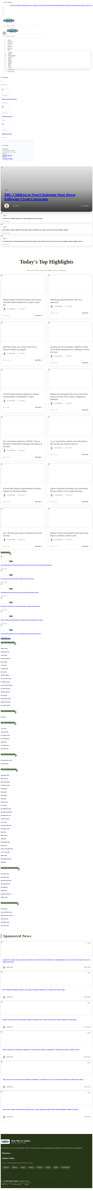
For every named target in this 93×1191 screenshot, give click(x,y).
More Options (11, 71)
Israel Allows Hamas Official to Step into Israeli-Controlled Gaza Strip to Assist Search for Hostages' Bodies (35, 230)
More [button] (9, 50)
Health (9, 54)
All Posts (10, 41)
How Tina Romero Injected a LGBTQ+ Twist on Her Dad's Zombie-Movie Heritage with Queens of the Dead (22, 444)
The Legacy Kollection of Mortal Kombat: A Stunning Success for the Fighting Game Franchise (22, 619)
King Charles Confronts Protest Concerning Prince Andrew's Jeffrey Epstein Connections (20, 606)
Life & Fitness (12, 55)
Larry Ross (16, 206)
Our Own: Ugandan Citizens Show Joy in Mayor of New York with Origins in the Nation (28, 5)
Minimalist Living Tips (7, 133)
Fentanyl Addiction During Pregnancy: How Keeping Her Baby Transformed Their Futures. (21, 633)
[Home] (9, 23)
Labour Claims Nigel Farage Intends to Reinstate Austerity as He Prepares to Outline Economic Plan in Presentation (26, 564)
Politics (10, 62)
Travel (9, 67)
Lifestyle (10, 57)
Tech (9, 65)
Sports (9, 63)
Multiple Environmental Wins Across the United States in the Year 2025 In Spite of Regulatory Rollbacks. (69, 396)
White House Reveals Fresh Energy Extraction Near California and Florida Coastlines (20, 592)
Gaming (10, 52)
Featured (10, 48)
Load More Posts (6, 638)
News (9, 58)
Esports (10, 45)
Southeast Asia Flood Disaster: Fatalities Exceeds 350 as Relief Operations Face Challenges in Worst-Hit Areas (70, 349)
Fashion (10, 46)
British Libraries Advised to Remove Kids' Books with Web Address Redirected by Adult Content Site (22, 302)
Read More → (39, 315)
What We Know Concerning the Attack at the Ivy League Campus (73, 5)
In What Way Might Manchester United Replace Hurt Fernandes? (22, 218)
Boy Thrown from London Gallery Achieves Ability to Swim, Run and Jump (17, 578)
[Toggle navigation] (4, 33)
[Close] (1, 81)
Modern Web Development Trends (9, 99)
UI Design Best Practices (7, 116)
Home (9, 40)
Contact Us (11, 69)
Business (10, 43)
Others (9, 60)
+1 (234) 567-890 (7, 158)
